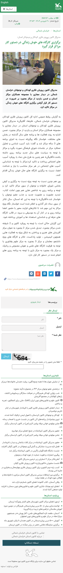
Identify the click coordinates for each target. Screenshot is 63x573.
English (4, 2)
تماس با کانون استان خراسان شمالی (28, 533)
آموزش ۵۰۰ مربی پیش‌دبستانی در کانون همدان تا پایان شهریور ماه (31, 520)
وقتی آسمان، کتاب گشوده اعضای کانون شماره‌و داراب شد (35, 482)
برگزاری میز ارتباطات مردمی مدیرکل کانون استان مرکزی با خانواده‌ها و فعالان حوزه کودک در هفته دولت (32, 476)
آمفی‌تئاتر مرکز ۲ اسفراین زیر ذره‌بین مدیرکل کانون (38, 459)
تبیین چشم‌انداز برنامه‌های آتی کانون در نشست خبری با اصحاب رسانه (31, 419)
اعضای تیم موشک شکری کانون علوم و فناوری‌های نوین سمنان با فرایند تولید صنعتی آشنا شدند (31, 488)
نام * (59, 318)
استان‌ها (9, 9)
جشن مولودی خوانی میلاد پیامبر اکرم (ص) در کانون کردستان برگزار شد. (33, 425)
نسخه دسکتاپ (31, 543)
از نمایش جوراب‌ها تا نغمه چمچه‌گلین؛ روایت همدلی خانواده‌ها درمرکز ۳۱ (31, 383)
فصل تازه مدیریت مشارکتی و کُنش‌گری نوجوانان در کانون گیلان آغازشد (30, 446)
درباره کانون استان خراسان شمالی (27, 536)
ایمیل (58, 327)
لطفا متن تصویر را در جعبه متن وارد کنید (44, 362)
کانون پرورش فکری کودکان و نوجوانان (42, 6)
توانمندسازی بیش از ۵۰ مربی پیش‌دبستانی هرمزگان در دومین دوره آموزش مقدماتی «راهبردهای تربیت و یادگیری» (33, 507)
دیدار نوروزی (36, 302)
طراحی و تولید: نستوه (9, 566)
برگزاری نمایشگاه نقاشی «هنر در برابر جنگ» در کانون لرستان (34, 524)
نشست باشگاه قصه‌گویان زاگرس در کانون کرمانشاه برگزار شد (34, 450)
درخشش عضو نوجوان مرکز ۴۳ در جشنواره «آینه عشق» (36, 389)
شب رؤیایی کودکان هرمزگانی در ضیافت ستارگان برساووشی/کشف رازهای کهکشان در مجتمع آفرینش (33, 395)
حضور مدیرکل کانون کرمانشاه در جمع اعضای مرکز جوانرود (35, 430)
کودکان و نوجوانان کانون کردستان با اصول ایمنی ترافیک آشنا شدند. (31, 415)
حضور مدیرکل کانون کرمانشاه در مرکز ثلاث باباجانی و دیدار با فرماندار (30, 442)
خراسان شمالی (42, 31)
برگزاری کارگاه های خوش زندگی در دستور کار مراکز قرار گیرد (32, 44)
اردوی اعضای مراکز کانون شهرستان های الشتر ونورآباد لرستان (34, 501)
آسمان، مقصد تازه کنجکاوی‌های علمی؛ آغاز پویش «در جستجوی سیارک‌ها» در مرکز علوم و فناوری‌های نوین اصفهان (34, 515)
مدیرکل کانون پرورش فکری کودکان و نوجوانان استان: (38, 37)
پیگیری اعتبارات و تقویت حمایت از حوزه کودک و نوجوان (36, 455)
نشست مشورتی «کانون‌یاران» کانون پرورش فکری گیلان (36, 463)
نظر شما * (56, 335)
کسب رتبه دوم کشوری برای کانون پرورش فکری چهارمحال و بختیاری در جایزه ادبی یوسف (32, 469)
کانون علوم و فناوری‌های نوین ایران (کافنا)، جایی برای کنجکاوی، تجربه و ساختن (32, 402)
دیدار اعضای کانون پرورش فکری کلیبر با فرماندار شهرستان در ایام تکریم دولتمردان (33, 409)
